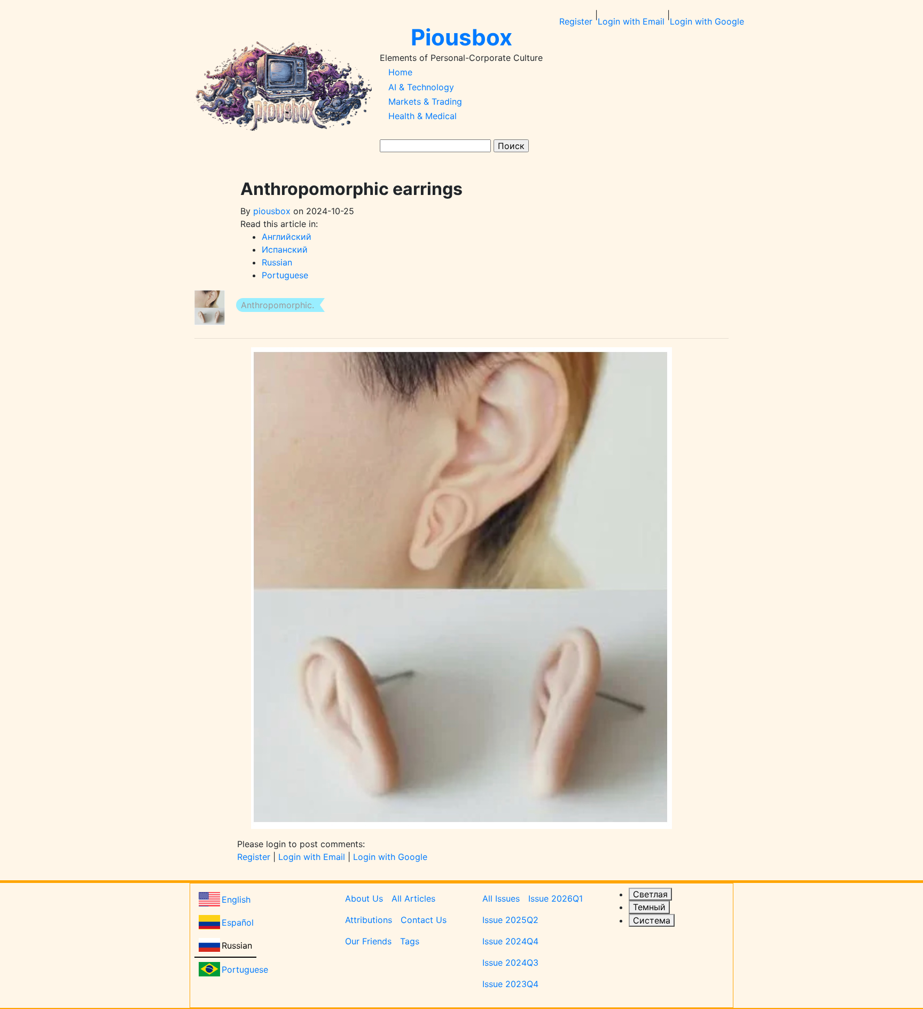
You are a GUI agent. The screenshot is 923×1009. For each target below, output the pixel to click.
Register (575, 21)
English (236, 899)
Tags (409, 941)
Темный (649, 907)
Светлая (650, 894)
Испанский (285, 249)
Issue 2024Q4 (510, 941)
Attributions (368, 919)
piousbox (272, 211)
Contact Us (424, 919)
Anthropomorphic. (277, 305)
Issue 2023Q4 (510, 984)
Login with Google (707, 21)
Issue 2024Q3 (510, 962)
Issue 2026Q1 (555, 898)
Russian (277, 262)
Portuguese (285, 275)
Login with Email (631, 21)
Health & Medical (422, 116)
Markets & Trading (425, 101)
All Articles (413, 898)
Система (651, 920)
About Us (364, 898)
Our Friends (368, 941)
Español (238, 922)
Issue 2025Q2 (510, 919)
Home (400, 72)
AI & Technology (421, 87)
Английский (286, 236)
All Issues (501, 898)
